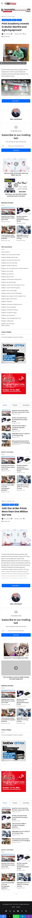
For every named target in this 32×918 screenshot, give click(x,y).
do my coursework (11, 307)
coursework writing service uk (14, 304)
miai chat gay (10, 271)
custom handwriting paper (13, 287)
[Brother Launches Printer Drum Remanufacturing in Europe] (24, 211)
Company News (7, 20)
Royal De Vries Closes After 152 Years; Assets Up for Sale (8, 218)
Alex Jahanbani (7, 34)
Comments (26, 405)
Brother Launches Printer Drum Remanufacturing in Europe (23, 219)
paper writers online (12, 298)
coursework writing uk (12, 309)
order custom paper (12, 290)
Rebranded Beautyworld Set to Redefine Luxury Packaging (21, 442)
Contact (18, 907)
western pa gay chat (12, 265)
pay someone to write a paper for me (16, 296)
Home (4, 16)
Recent (5, 405)
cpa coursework (11, 315)
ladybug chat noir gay (12, 257)
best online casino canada (13, 254)
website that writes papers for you (15, 285)
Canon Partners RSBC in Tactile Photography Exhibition (8, 236)
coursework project (12, 312)
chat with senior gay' (12, 263)
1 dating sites (10, 321)
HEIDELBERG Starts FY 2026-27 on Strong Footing (23, 236)
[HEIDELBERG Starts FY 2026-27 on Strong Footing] (24, 230)
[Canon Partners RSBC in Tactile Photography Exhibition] (8, 230)
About (13, 907)
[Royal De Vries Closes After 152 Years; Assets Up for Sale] (8, 211)
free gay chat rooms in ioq (13, 260)
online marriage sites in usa (14, 318)
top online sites (11, 323)
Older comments (5, 252)
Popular (15, 405)
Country (9, 16)
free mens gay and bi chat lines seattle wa (17, 268)
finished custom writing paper (14, 293)
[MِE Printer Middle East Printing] (10, 3)
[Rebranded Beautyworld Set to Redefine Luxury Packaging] (6, 443)
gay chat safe (10, 274)
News (19, 20)
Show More (15, 101)
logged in (10, 337)
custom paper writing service (14, 279)
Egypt (13, 16)
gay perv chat (10, 276)
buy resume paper (11, 282)
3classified (9, 301)
